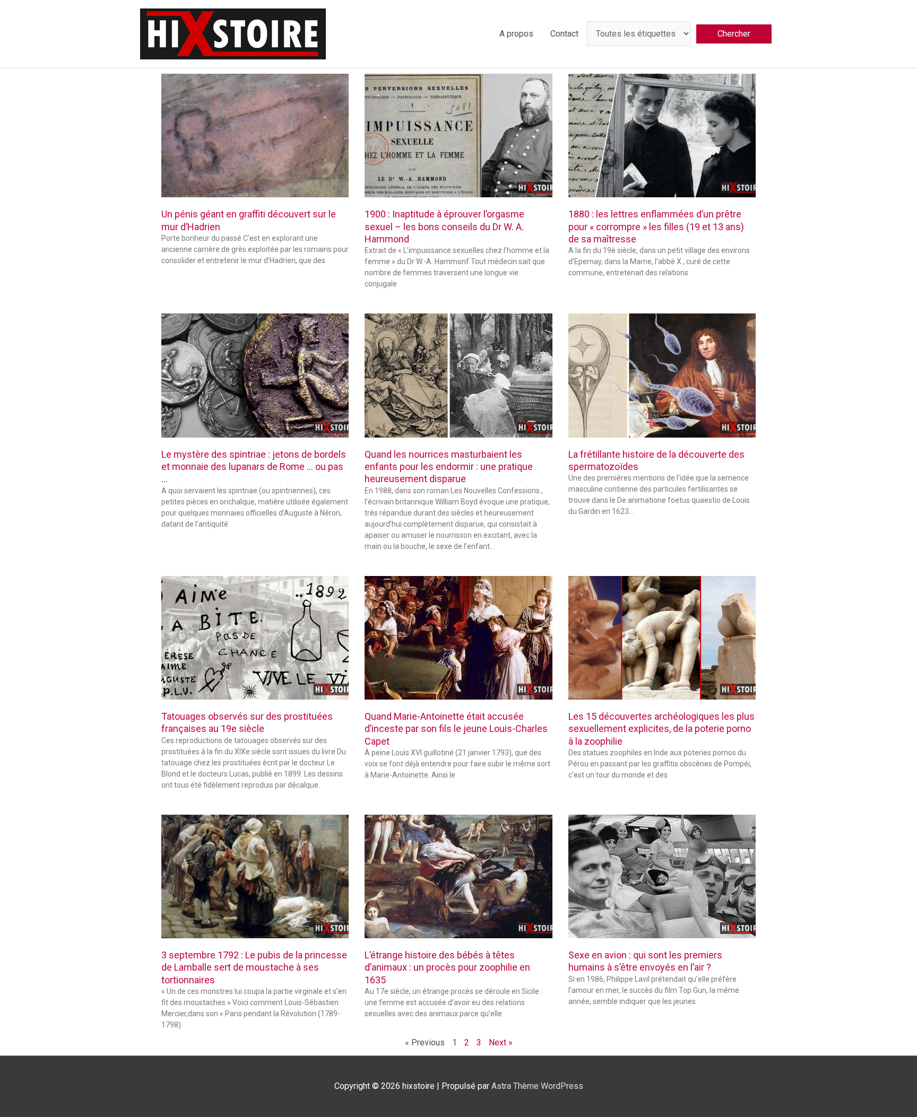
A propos (516, 34)
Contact (564, 34)
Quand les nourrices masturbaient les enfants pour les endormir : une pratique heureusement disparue (449, 467)
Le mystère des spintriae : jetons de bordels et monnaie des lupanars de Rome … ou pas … (253, 467)
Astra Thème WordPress (537, 1086)
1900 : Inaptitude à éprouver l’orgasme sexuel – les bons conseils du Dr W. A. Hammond (444, 226)
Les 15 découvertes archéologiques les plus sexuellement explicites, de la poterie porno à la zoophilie (661, 729)
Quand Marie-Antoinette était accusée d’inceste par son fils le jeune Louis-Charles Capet (456, 729)
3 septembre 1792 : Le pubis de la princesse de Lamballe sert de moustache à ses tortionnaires (254, 967)
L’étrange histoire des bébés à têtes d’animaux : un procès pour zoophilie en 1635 (447, 967)
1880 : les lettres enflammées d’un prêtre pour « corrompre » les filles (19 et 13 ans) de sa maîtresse (656, 226)
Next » (501, 1042)
